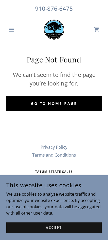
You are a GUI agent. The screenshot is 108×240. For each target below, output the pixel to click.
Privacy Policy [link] (54, 147)
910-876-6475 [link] (54, 8)
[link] (54, 29)
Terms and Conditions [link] (54, 155)
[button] (13, 29)
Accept (54, 227)
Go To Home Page (54, 103)
